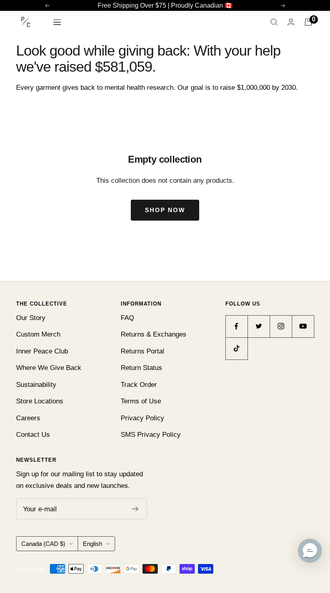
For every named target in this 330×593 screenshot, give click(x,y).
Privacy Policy (142, 418)
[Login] (291, 22)
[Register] (135, 509)
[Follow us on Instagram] (281, 326)
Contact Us (33, 434)
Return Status (141, 368)
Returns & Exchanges (153, 334)
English (92, 543)
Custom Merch (38, 334)
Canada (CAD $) (43, 543)
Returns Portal (142, 351)
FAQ (127, 318)
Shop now (165, 210)
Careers (28, 418)
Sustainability (36, 384)
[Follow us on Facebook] (236, 326)
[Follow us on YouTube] (303, 326)
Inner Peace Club (42, 351)
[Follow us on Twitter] (259, 326)
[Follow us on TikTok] (236, 348)
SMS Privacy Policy (151, 434)
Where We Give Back (48, 368)
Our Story (30, 318)
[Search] (274, 22)
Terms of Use (141, 401)
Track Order (139, 384)
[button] (310, 551)
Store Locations (39, 401)
